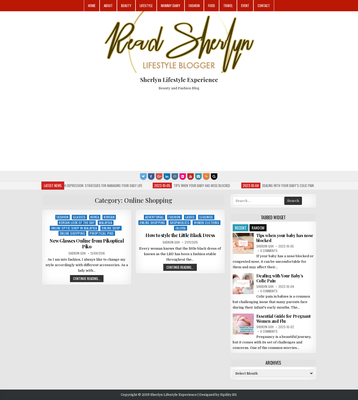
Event (245, 5)
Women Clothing (206, 222)
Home (91, 5)
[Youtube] (190, 176)
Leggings (206, 217)
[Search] (214, 176)
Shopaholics (179, 222)
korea (94, 217)
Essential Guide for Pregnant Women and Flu (283, 318)
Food (211, 5)
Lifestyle (146, 5)
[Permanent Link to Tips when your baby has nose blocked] (243, 243)
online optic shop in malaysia (74, 228)
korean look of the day (76, 222)
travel (228, 5)
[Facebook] (151, 176)
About (108, 5)
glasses (79, 217)
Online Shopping (72, 233)
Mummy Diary (170, 5)
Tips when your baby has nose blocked (284, 238)
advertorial (154, 217)
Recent (240, 228)
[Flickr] (183, 176)
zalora (180, 228)
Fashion (194, 5)
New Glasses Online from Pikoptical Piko (87, 244)
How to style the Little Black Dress (180, 235)
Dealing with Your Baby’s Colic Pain (279, 278)
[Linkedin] (167, 176)
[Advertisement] (179, 129)
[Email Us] (198, 176)
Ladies (190, 217)
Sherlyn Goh (77, 253)
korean (109, 217)
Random (258, 228)
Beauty (126, 5)
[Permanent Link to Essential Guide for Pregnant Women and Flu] (243, 324)
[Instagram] (175, 176)
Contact (264, 5)
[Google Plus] (159, 176)
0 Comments (269, 250)
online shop (111, 228)
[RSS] (206, 176)
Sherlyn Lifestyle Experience (179, 80)
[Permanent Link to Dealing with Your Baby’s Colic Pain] (243, 283)
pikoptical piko (102, 233)
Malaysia (105, 222)
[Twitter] (143, 176)
